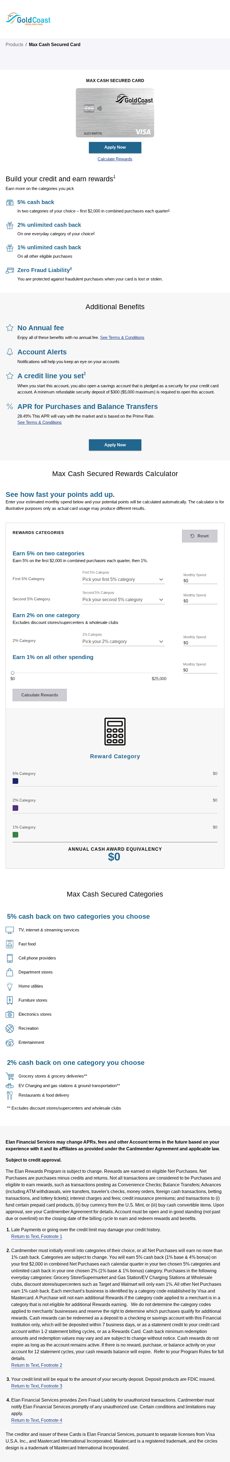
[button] (115, 159)
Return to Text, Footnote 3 (36, 1386)
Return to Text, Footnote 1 (36, 1236)
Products (14, 44)
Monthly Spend (194, 575)
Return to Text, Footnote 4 (36, 1420)
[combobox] (123, 579)
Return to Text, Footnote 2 (36, 1365)
